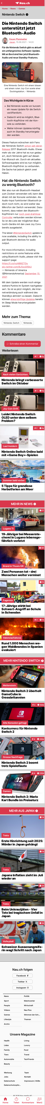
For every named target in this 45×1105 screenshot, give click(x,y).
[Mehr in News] (22, 504)
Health (7, 1041)
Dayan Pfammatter (18, 39)
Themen (27, 1019)
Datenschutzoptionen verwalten (13, 1085)
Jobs (6, 1077)
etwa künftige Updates (23, 299)
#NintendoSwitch (22, 233)
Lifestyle (7, 1019)
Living (26, 1041)
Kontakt (27, 1077)
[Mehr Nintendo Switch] (22, 660)
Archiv (7, 1024)
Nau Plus (28, 1010)
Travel (26, 1054)
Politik (26, 996)
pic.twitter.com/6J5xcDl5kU (17, 266)
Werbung (8, 1073)
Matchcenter (29, 1001)
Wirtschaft (28, 1005)
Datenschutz (9, 1081)
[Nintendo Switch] (22, 14)
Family (7, 1050)
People (7, 1005)
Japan (12, 42)
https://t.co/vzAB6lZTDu (15, 263)
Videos (7, 1010)
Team (26, 1073)
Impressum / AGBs (32, 1081)
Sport (6, 1001)
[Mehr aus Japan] (22, 810)
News (13, 8)
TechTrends (29, 1059)
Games (21, 8)
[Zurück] (1, 3)
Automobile (9, 1059)
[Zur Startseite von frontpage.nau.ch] (23, 3)
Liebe (6, 1045)
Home (5, 8)
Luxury (27, 1045)
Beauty (7, 1064)
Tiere (6, 1054)
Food (26, 1050)
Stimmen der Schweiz (33, 1015)
